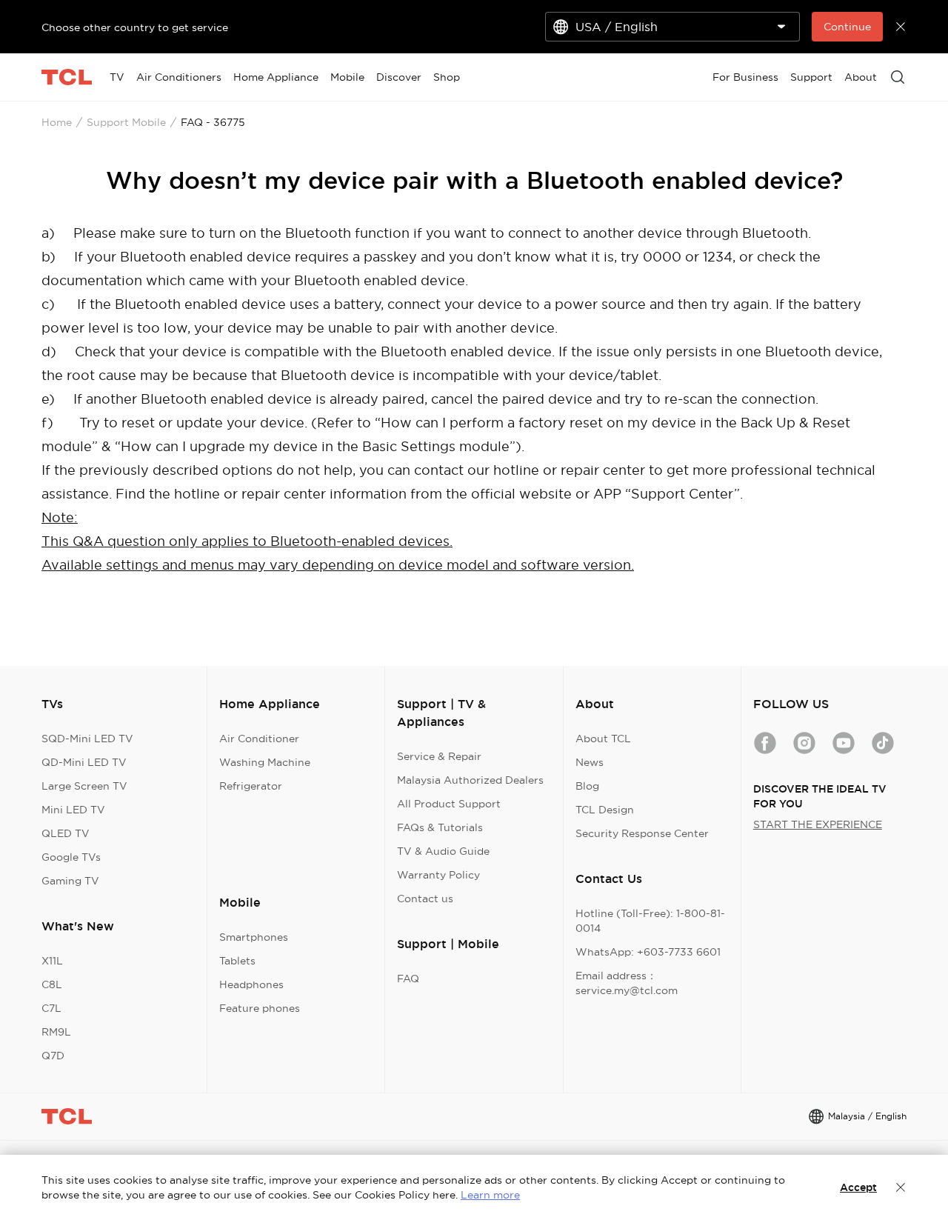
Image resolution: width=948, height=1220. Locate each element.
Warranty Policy (438, 874)
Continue (847, 26)
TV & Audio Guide (443, 851)
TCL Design (604, 809)
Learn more (490, 1194)
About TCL (603, 738)
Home (56, 122)
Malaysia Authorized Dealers (470, 780)
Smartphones (253, 937)
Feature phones (259, 1008)
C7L (51, 1008)
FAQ (408, 978)
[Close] (900, 1187)
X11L (52, 960)
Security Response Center (642, 833)
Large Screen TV (84, 786)
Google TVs (71, 857)
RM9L (56, 1032)
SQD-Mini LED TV (87, 738)
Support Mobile (126, 122)
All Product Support (449, 803)
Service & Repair (439, 756)
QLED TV (65, 833)
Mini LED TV (73, 809)
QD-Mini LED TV (84, 762)
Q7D (52, 1055)
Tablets (237, 960)
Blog (587, 786)
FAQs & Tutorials (440, 827)
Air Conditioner (259, 738)
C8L (51, 984)
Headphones (251, 984)
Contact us (425, 898)
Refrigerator (250, 786)
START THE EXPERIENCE (817, 824)
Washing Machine (264, 762)
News (589, 762)
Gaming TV (70, 880)
